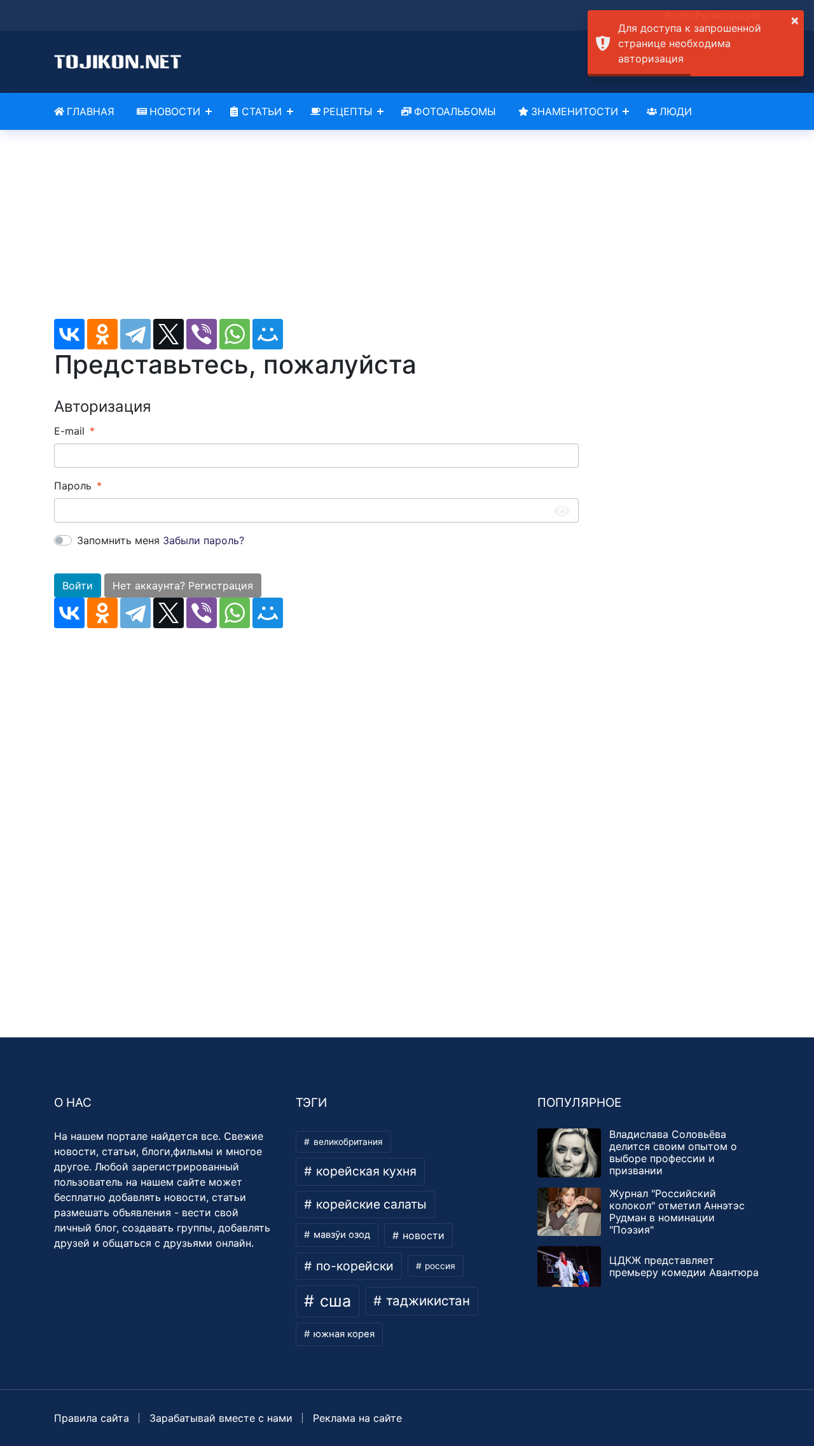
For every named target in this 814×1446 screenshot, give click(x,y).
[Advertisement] (316, 230)
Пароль (73, 485)
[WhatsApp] (234, 334)
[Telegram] (135, 334)
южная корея (343, 1334)
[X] (168, 334)
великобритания (347, 1142)
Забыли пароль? (203, 540)
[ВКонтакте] (69, 334)
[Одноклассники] (102, 334)
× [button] (794, 19)
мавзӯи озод (340, 1234)
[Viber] (201, 334)
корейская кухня (365, 1171)
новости (422, 1235)
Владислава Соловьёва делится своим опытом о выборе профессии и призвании (673, 1152)
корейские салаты (370, 1204)
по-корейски (353, 1266)
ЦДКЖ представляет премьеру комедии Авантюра (684, 1266)
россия (438, 1266)
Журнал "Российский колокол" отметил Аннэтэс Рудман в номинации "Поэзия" (677, 1212)
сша (333, 1300)
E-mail (69, 431)
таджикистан (426, 1301)
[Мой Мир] (267, 334)
